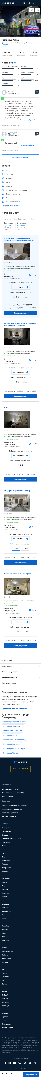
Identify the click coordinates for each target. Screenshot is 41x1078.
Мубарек (5, 904)
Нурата (5, 929)
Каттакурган (7, 951)
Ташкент (5, 828)
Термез (5, 864)
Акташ (4, 991)
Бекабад (5, 926)
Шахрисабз (6, 868)
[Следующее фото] (39, 21)
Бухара (5, 835)
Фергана (5, 857)
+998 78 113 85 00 (9, 796)
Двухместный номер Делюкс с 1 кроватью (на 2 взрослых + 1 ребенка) (20, 324)
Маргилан (6, 860)
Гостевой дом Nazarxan (12, 731)
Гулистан (5, 915)
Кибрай (5, 995)
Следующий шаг (20, 313)
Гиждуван (6, 842)
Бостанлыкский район (11, 839)
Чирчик (5, 908)
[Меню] (38, 3)
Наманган (6, 879)
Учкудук (5, 973)
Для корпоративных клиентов (14, 805)
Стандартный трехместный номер (17, 491)
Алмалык (6, 1013)
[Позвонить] (33, 3)
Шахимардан (7, 1027)
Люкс (6, 407)
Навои (4, 882)
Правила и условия (10, 813)
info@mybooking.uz (10, 789)
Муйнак (5, 1017)
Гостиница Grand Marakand (14, 722)
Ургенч (5, 853)
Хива (4, 846)
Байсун (5, 955)
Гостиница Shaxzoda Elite (13, 726)
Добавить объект (20, 769)
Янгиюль (5, 1002)
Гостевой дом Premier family (14, 740)
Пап (3, 980)
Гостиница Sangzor (11, 735)
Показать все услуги (11, 206)
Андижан (5, 893)
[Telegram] (24, 3)
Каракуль (6, 1006)
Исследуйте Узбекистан (12, 809)
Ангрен (5, 962)
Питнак (5, 998)
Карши (4, 886)
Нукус (4, 897)
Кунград (5, 940)
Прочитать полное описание (14, 709)
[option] (20, 21)
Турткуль (6, 977)
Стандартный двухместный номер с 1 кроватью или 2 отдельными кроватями (19, 239)
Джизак (5, 889)
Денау (4, 918)
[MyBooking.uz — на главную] (8, 3)
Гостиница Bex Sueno (12, 744)
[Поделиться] (37, 10)
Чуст (4, 933)
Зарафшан (6, 911)
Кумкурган (6, 1024)
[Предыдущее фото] (2, 21)
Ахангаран (6, 958)
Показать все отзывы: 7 (20, 157)
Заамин (5, 937)
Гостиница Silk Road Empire (14, 749)
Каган (4, 984)
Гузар (4, 1020)
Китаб (4, 948)
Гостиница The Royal (11, 753)
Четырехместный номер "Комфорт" (17, 574)
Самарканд (6, 831)
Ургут (4, 969)
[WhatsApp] (28, 3)
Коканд (5, 871)
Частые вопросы (9, 816)
